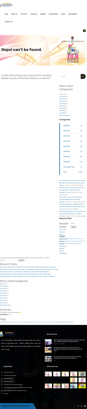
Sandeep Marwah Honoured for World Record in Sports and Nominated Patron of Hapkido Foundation (72, 214)
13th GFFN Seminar (9, 372)
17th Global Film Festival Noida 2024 (13, 384)
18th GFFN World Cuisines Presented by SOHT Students (18, 387)
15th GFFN (62, 108)
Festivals (34, 14)
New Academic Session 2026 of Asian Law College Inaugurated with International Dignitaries (70, 199)
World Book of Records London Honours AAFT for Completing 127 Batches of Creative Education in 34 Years (71, 190)
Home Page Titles (64, 115)
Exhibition (71, 238)
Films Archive (53, 14)
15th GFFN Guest (8, 381)
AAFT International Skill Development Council (15, 390)
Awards (42, 14)
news (60, 94)
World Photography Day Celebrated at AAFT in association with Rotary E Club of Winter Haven (25, 274)
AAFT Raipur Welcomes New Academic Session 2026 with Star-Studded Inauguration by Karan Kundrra (72, 183)
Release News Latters (68, 243)
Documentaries (6, 321)
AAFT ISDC (24, 14)
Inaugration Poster (67, 241)
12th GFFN (62, 113)
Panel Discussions (51, 321)
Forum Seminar (77, 238)
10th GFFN (62, 110)
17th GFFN (62, 96)
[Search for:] (70, 76)
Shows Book (75, 243)
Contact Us (8, 22)
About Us (14, 14)
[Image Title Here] (48, 374)
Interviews (73, 241)
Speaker (80, 243)
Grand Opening (24, 321)
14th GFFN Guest (8, 378)
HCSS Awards (72, 14)
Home (6, 14)
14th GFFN (62, 99)
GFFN (15, 406)
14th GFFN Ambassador (10, 375)
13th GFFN (62, 101)
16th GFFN (62, 103)
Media (63, 14)
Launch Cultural (79, 241)
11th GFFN (62, 106)
